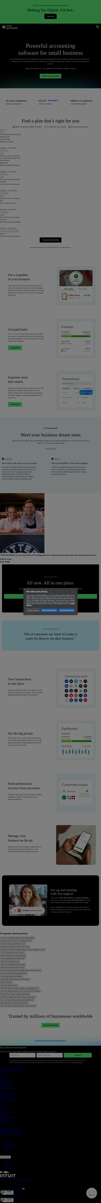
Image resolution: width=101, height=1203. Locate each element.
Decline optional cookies (49, 610)
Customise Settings (33, 610)
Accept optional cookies (67, 610)
